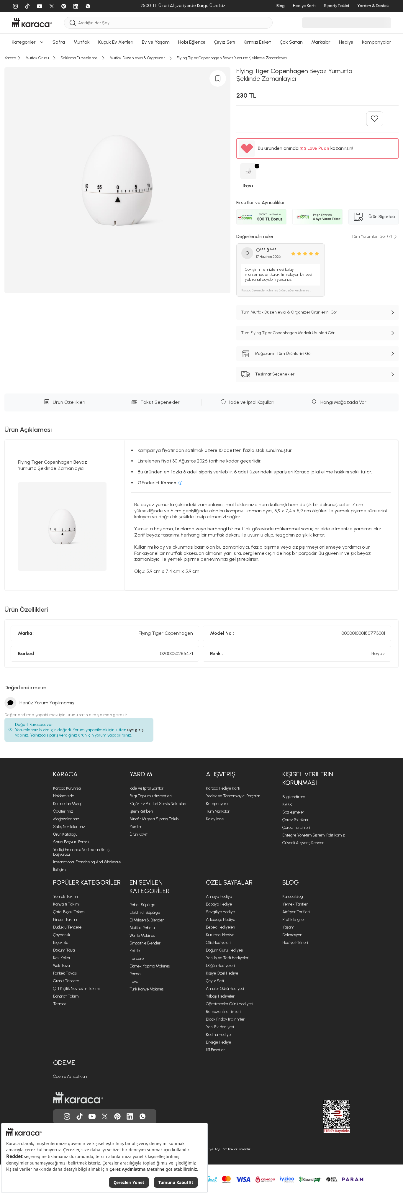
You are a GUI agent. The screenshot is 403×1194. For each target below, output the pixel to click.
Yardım (141, 774)
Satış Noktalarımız (69, 826)
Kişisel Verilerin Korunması (307, 778)
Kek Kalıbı (61, 957)
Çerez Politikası (295, 819)
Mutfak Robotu (142, 927)
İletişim (59, 869)
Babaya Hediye (219, 904)
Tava (134, 981)
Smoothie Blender (145, 943)
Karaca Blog (292, 896)
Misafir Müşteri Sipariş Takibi (154, 818)
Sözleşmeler (293, 812)
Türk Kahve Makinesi (147, 989)
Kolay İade (215, 818)
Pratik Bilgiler (293, 919)
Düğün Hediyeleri (220, 965)
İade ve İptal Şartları (147, 788)
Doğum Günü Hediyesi (224, 950)
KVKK (287, 804)
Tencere (137, 958)
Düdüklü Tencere (67, 927)
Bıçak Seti (62, 942)
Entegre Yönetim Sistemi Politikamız (313, 835)
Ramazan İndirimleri (223, 1011)
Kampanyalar (217, 803)
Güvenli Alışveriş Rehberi (303, 842)
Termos (59, 1003)
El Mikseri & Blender (147, 920)
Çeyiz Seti (215, 980)
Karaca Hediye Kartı (223, 788)
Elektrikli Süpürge (145, 912)
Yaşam (288, 927)
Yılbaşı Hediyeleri (220, 996)
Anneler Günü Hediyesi (225, 988)
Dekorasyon (292, 934)
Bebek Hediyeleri (220, 927)
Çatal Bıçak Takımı (69, 911)
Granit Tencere (66, 980)
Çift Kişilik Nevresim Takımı (76, 988)
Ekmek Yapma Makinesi (150, 966)
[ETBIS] (326, 1116)
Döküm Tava (64, 950)
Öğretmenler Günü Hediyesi (229, 1003)
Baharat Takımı (66, 996)
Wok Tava (61, 965)
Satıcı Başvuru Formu (71, 841)
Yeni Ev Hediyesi (220, 1026)
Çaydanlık (61, 934)
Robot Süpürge (142, 904)
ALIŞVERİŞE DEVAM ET (201, 25)
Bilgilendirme (293, 796)
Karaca (65, 774)
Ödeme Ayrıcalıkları (70, 1076)
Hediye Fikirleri (295, 942)
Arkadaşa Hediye (220, 919)
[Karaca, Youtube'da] (92, 1116)
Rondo (135, 973)
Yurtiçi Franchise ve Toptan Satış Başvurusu (81, 852)
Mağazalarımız (66, 818)
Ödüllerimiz (63, 811)
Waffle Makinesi (142, 935)
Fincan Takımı (65, 919)
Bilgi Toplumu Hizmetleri (151, 795)
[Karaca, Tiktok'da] (79, 1116)
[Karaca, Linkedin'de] (130, 1116)
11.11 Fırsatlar (215, 1049)
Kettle (135, 950)
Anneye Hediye (219, 896)
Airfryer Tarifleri (296, 911)
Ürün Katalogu (65, 834)
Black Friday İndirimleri (225, 1019)
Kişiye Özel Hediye (222, 973)
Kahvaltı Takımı (66, 904)
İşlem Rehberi (141, 811)
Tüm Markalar (218, 811)
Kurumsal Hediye (220, 934)
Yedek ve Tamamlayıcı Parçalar (233, 795)
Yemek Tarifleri (295, 904)
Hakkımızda (63, 795)
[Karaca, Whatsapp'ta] (142, 1116)
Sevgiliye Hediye (220, 911)
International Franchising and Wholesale (87, 862)
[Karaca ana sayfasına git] (78, 1097)
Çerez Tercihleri (296, 827)
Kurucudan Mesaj (67, 803)
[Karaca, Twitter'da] (104, 1116)
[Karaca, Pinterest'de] (117, 1116)
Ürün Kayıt (139, 834)
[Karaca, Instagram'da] (67, 1116)
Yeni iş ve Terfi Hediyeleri (227, 957)
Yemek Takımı (65, 896)
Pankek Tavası (65, 973)
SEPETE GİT (201, 40)
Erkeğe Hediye (218, 1042)
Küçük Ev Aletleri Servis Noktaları (158, 803)
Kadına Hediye (218, 1034)
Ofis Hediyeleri (218, 942)
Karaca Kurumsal (67, 788)
